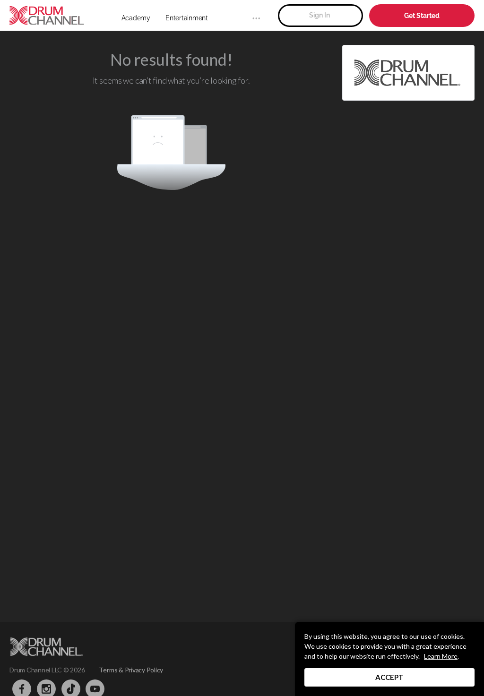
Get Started (422, 15)
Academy (135, 18)
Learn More (441, 656)
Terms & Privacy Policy (131, 670)
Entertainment (186, 18)
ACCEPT (389, 677)
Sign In (319, 15)
